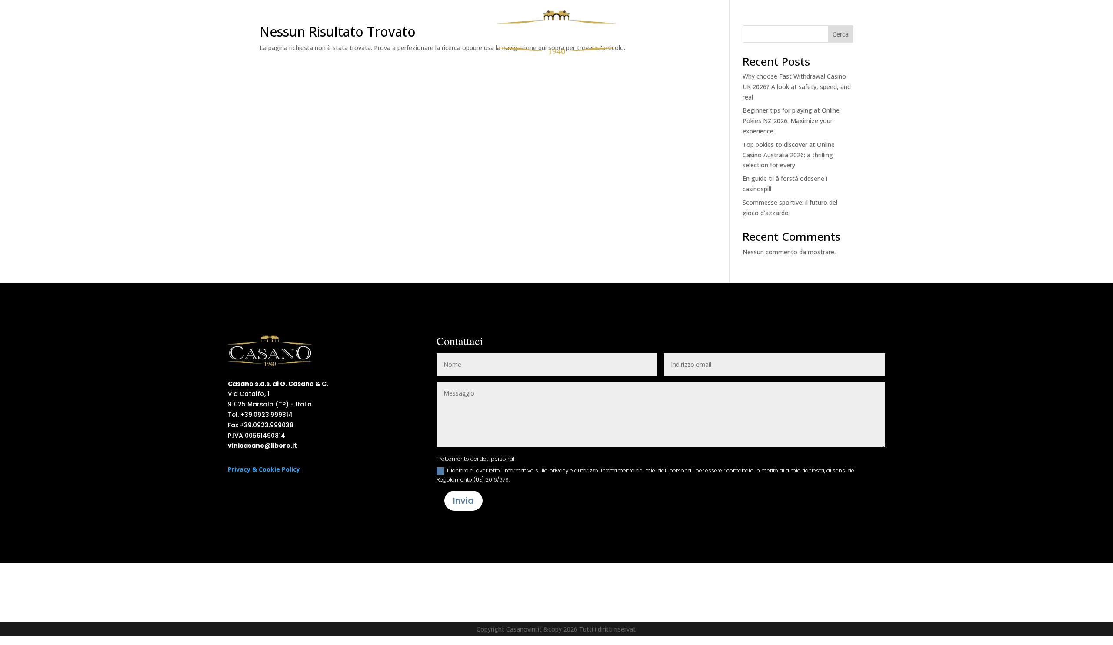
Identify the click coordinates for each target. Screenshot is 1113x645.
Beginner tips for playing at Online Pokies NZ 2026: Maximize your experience (791, 120)
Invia (463, 501)
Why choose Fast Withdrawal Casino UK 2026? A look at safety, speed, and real (797, 86)
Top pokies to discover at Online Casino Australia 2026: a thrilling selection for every (789, 155)
